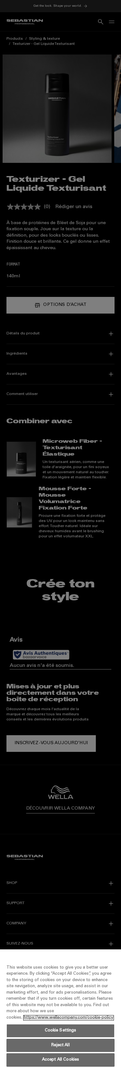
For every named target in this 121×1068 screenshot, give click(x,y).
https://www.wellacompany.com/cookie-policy (68, 1018)
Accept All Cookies (60, 1060)
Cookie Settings (60, 1031)
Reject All (60, 1045)
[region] (60, 1008)
